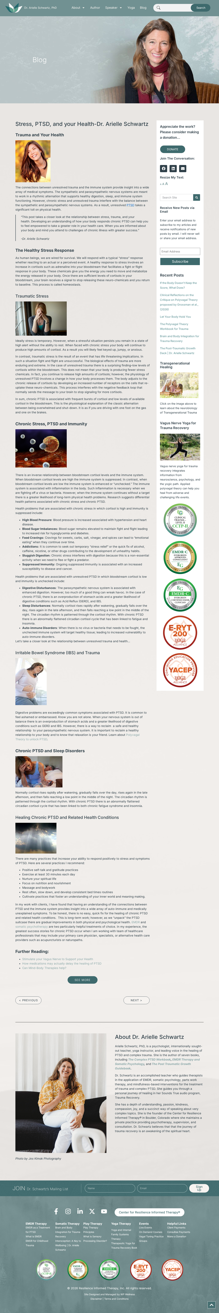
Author (95, 7)
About (76, 7)
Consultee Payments (178, 1231)
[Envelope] (182, 168)
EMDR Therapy (36, 1223)
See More (83, 980)
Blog (143, 7)
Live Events (145, 1227)
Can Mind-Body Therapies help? (44, 968)
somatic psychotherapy (32, 926)
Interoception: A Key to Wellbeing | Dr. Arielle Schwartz (68, 1245)
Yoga (131, 7)
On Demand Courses (150, 1231)
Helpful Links (176, 1223)
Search (200, 7)
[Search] (196, 197)
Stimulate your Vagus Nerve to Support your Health (57, 959)
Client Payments (176, 1227)
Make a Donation (176, 1236)
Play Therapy (92, 1223)
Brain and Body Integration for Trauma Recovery (67, 1232)
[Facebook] (163, 168)
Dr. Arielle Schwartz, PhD (40, 7)
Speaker (111, 7)
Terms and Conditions (116, 1298)
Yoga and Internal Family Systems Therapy (121, 1234)
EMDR (136, 922)
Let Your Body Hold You (175, 316)
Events (144, 1223)
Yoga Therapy (121, 1223)
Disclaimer (96, 1298)
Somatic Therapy (67, 1223)
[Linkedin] (173, 168)
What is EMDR (34, 1236)
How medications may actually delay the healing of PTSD (61, 963)
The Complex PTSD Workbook (149, 1059)
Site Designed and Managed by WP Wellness (109, 1294)
